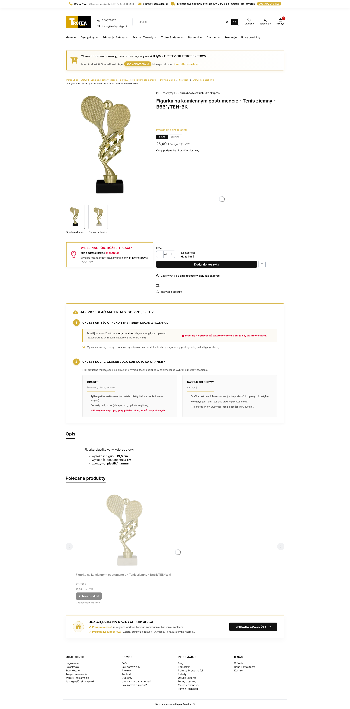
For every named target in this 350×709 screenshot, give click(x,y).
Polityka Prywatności (190, 670)
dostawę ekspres (269, 4)
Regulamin (184, 666)
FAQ (124, 663)
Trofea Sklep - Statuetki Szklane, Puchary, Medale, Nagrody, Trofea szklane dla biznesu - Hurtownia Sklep (120, 79)
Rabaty (182, 674)
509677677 (109, 20)
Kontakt (238, 670)
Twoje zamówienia (76, 674)
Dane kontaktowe (244, 666)
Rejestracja (72, 666)
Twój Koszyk (73, 670)
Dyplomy (127, 677)
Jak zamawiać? (136, 64)
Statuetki (183, 79)
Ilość (159, 247)
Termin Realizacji (188, 688)
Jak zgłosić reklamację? (80, 681)
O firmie (238, 663)
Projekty (127, 670)
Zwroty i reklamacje (77, 677)
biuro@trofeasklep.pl (114, 26)
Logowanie (72, 663)
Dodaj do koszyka (206, 264)
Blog (180, 663)
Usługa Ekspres (187, 677)
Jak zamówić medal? (134, 685)
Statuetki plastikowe (203, 79)
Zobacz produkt (89, 596)
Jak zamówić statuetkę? (136, 681)
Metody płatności (188, 685)
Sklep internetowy (173, 704)
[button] (234, 22)
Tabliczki (127, 674)
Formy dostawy (187, 681)
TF (157, 285)
